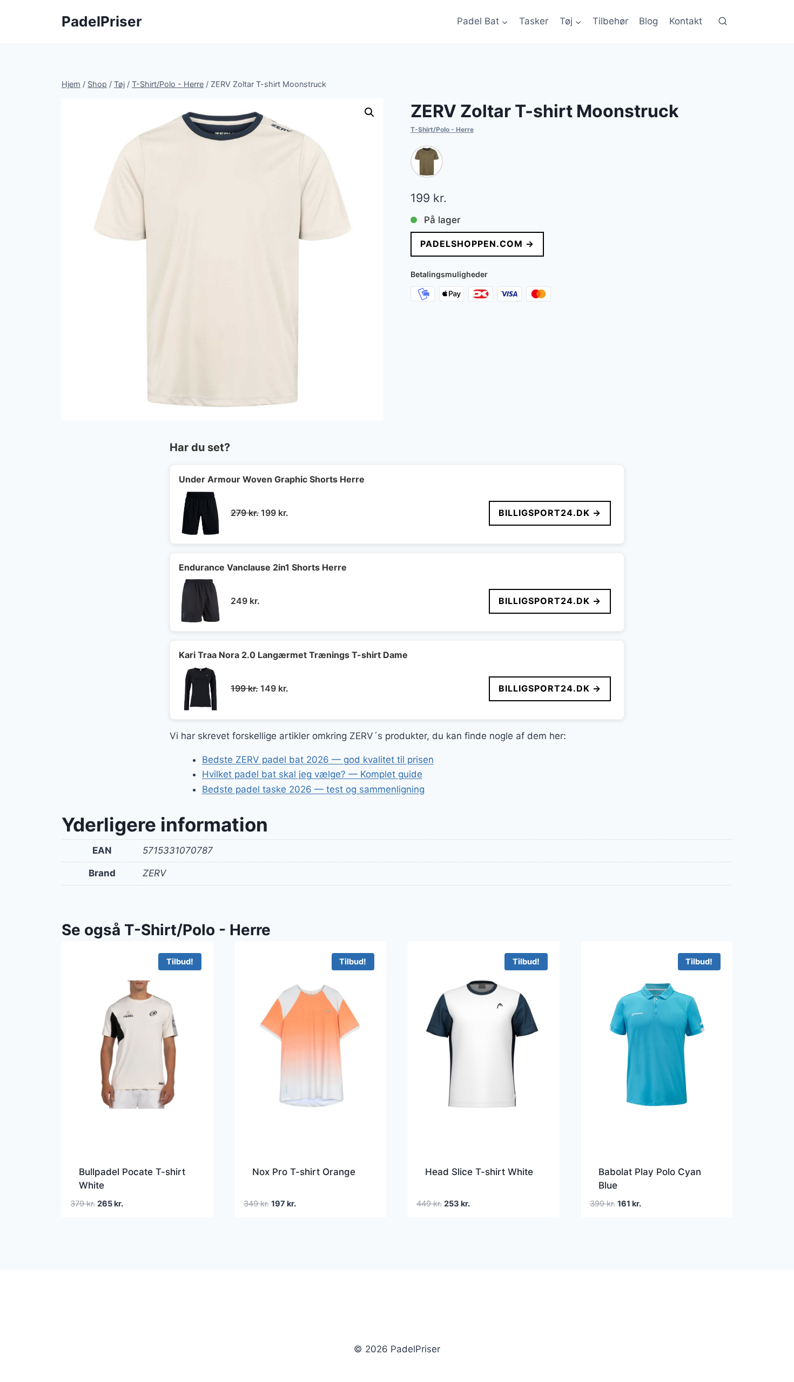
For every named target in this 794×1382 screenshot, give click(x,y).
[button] (369, 112)
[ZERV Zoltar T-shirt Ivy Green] (427, 161)
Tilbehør (610, 21)
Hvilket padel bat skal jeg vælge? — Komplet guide (312, 774)
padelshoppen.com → (477, 243)
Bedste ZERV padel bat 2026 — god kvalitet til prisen (318, 759)
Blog (648, 21)
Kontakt (685, 21)
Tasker (533, 21)
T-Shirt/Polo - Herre (442, 129)
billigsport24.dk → (550, 512)
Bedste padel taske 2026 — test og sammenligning (313, 789)
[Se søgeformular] (722, 21)
